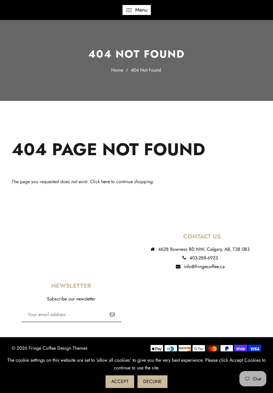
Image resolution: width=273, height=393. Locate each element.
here (105, 181)
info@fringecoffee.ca (204, 266)
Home (117, 70)
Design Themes (72, 348)
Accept (120, 381)
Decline (152, 381)
